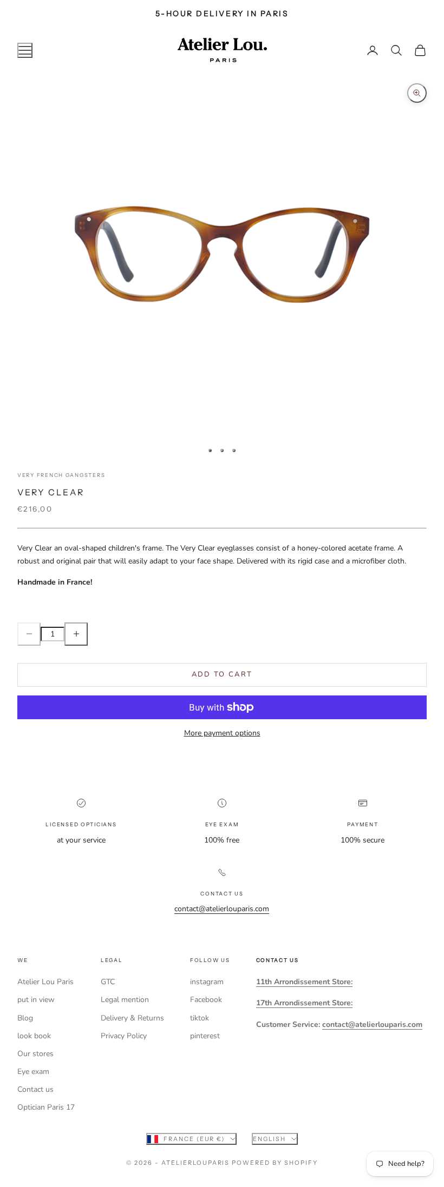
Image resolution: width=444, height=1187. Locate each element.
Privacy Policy (124, 1036)
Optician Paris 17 (46, 1107)
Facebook (206, 999)
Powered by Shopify (275, 1162)
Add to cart (222, 674)
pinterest (205, 1036)
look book (34, 1036)
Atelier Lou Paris (45, 982)
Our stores (35, 1054)
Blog (25, 1018)
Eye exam (33, 1071)
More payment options (222, 733)
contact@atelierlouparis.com (221, 909)
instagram (207, 982)
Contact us (35, 1089)
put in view (36, 999)
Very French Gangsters (61, 475)
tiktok (199, 1018)
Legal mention (125, 999)
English (269, 1139)
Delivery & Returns (132, 1018)
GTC (108, 982)
